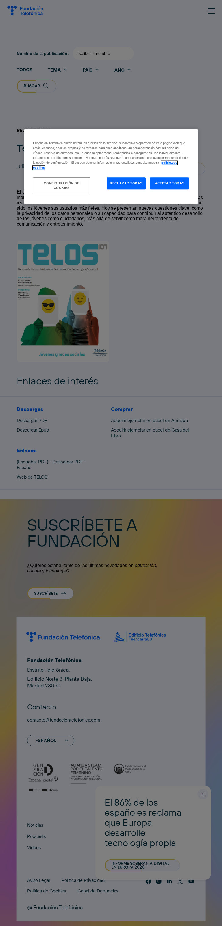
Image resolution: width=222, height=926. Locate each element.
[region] (111, 166)
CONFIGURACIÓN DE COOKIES (61, 186)
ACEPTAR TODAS (169, 183)
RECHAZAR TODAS (126, 183)
